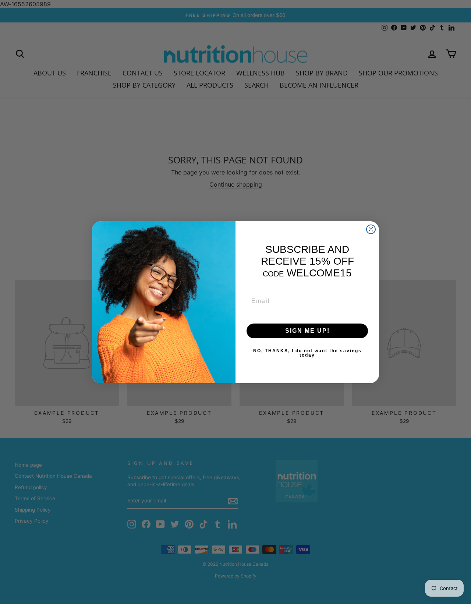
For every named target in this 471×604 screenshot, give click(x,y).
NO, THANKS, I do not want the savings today (307, 353)
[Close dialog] (370, 229)
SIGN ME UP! (307, 331)
